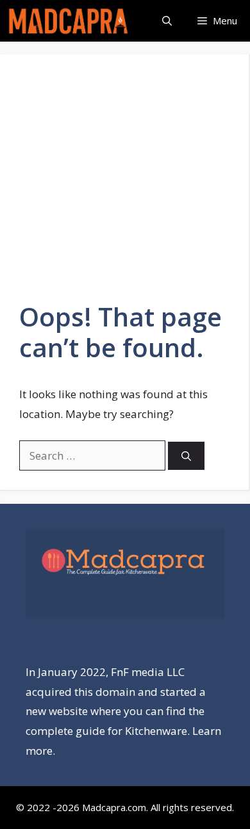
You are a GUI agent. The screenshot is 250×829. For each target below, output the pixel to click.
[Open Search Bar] (167, 21)
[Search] (186, 456)
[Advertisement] (125, 187)
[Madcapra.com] (68, 21)
